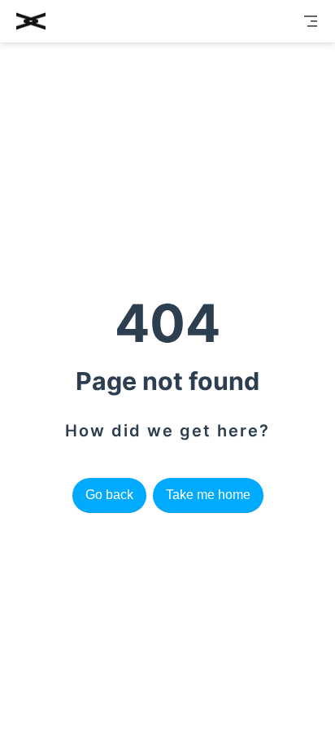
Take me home (208, 495)
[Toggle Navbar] (310, 21)
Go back (109, 495)
